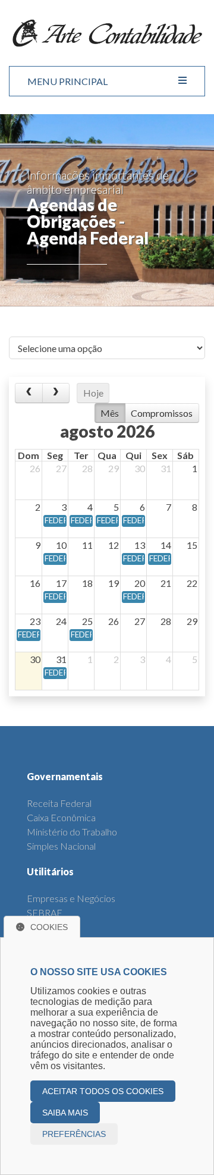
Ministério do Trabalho (72, 831)
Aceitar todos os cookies (102, 1091)
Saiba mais (65, 1112)
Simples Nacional (61, 846)
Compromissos (162, 413)
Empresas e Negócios (71, 898)
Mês (109, 413)
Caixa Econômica (61, 817)
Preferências (74, 1134)
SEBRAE (44, 912)
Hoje (93, 392)
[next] (56, 393)
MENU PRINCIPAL (67, 81)
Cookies (49, 927)
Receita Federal (59, 803)
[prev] (29, 393)
